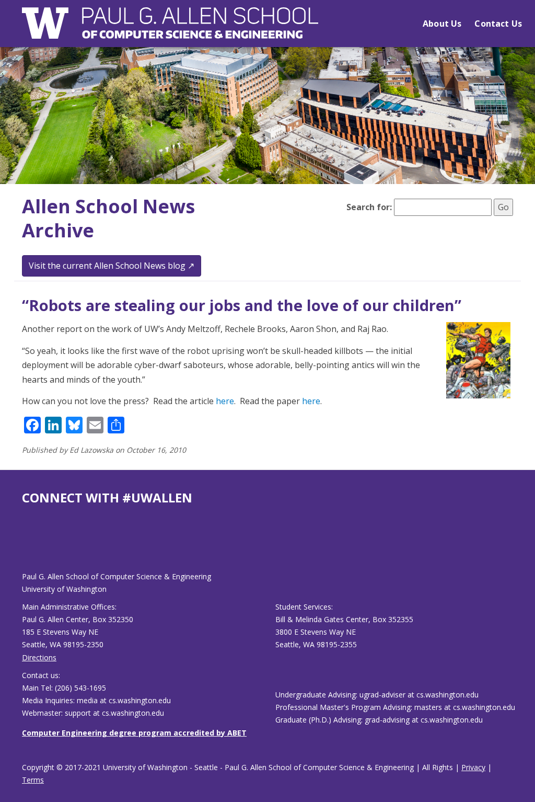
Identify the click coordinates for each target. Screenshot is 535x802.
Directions (39, 657)
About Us (442, 23)
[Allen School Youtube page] (29, 547)
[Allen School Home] (170, 29)
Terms (33, 780)
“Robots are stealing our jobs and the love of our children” (241, 305)
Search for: (369, 207)
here (225, 401)
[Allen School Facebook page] (24, 547)
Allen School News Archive (108, 218)
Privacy (473, 767)
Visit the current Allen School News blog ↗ (111, 265)
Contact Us (498, 23)
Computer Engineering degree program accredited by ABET (134, 733)
